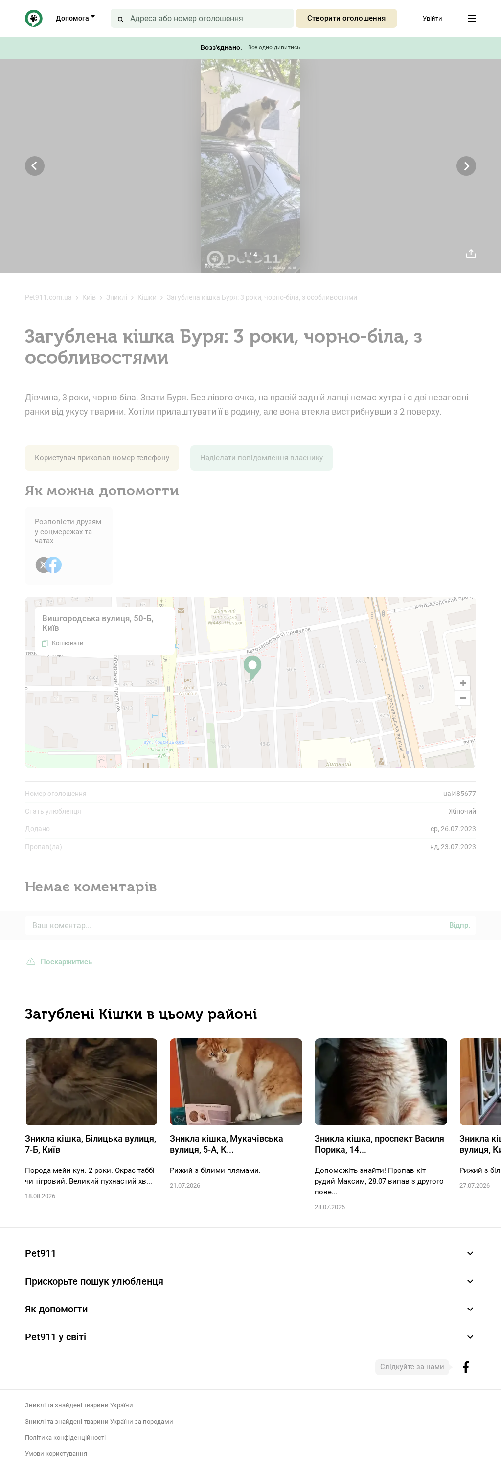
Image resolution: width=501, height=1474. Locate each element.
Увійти (432, 18)
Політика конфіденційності (65, 1437)
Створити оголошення (346, 18)
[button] (252, 668)
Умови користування (56, 1453)
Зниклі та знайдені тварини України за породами (99, 1421)
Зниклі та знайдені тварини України (79, 1405)
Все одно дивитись (274, 48)
